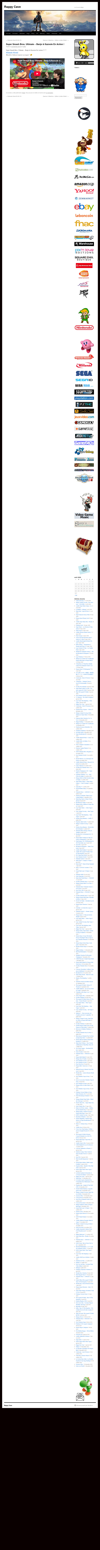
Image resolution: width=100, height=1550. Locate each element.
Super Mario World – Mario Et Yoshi (84, 974)
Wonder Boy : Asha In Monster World (85, 1073)
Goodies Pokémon (80, 997)
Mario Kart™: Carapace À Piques (84, 860)
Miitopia (78, 1267)
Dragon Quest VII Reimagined (83, 669)
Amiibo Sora (79, 1127)
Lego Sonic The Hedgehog (82, 1253)
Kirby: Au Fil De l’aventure (82, 867)
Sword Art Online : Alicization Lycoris (85, 901)
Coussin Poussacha (80, 1202)
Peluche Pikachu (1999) (81, 1301)
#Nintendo (9, 52)
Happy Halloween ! (80, 1234)
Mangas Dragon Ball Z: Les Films (84, 883)
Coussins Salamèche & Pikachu (83, 1148)
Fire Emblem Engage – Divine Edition (85, 1331)
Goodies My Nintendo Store (82, 767)
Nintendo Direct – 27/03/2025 (83, 892)
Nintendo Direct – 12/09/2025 (83, 792)
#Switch (15, 52)
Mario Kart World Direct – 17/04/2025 (85, 878)
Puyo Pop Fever (79, 1064)
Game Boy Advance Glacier (82, 1355)
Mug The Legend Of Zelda (82, 692)
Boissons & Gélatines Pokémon (83, 1029)
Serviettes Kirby (79, 732)
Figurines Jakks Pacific (81, 822)
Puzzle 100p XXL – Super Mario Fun (85, 1102)
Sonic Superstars (80, 876)
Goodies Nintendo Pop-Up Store (83, 1032)
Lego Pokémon (79, 657)
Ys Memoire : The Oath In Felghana (84, 697)
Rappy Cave (12, 6)
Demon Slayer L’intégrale (82, 1327)
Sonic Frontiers (79, 1052)
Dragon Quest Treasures (81, 904)
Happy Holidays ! (80, 721)
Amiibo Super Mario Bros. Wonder (84, 621)
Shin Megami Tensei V (81, 1274)
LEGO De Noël (79, 1227)
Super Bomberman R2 (81, 734)
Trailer (23, 93)
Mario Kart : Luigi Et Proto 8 (82, 611)
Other (48, 33)
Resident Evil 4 (79, 973)
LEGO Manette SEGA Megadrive (84, 751)
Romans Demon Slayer (81, 946)
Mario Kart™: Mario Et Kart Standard (85, 864)
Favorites (15, 33)
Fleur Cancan (79, 635)
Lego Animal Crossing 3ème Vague (84, 922)
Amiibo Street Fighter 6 (81, 850)
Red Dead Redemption (81, 951)
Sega (28, 33)
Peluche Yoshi (79, 1211)
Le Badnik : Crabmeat (81, 609)
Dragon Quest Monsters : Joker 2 (84, 1287)
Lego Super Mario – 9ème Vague (83, 1002)
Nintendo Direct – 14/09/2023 (83, 1239)
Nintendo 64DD (79, 874)
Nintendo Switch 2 (80, 858)
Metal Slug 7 (79, 1178)
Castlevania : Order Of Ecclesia (83, 706)
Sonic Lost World (80, 1366)
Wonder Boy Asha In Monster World (84, 1283)
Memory (42, 33)
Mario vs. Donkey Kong (81, 1123)
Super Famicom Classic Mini (82, 614)
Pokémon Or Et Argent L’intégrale (84, 1324)
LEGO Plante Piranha (81, 1217)
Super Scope (79, 630)
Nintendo (22, 33)
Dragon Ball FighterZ (81, 1057)
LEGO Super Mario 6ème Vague (83, 1341)
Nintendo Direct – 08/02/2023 (83, 1318)
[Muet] (89, 63)
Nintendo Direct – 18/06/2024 (83, 1053)
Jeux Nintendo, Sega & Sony (82, 1076)
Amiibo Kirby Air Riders (82, 741)
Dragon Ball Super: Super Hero (83, 1139)
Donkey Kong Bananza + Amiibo (84, 818)
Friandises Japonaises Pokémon (83, 1269)
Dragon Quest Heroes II (81, 1213)
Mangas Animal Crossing (82, 823)
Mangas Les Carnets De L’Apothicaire (85, 723)
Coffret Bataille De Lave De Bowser (84, 1145)
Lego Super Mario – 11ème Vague (84, 808)
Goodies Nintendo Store (81, 881)
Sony (32, 33)
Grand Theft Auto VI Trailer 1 (83, 1208)
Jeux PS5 (78, 844)
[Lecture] (77, 63)
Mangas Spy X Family (81, 1059)
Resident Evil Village (81, 802)
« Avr (75, 595)
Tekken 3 (78, 1346)
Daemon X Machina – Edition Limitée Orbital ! (56, 40)
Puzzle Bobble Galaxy (81, 788)
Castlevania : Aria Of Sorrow (83, 1352)
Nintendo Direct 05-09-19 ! (14, 40)
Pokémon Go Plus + (80, 1260)
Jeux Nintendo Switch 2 (81, 857)
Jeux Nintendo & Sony (81, 1060)
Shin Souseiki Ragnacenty (82, 1159)
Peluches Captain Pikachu (82, 748)
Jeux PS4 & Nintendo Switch (83, 1199)
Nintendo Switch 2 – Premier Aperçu (84, 911)
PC (37, 33)
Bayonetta (78, 1306)
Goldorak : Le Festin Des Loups (83, 908)
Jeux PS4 (78, 1157)
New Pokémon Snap (81, 1322)
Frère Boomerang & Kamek (82, 1095)
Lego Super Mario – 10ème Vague (84, 918)
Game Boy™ (79, 786)
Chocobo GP (79, 1334)
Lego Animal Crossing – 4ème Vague (84, 811)
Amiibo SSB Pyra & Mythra (82, 1257)
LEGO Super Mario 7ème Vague (83, 1250)
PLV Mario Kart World (81, 855)
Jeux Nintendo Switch (81, 695)
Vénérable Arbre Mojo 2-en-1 (83, 992)
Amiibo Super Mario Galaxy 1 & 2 (84, 606)
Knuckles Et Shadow (81, 1116)
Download (54, 33)
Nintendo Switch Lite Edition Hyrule (84, 981)
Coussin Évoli (79, 1197)
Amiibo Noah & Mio (81, 1143)
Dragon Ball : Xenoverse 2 (82, 1066)
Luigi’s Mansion (80, 765)
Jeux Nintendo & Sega (81, 1083)
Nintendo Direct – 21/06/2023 (83, 1276)
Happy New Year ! (80, 704)
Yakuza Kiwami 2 (80, 600)
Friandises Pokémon (80, 730)
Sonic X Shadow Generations (83, 744)
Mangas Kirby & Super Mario (83, 1085)
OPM (24, 46)
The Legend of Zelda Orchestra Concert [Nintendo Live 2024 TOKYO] (84, 1136)
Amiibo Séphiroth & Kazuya (82, 1336)
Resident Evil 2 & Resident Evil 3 (84, 834)
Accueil (8, 33)
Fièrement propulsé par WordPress (84, 1405)
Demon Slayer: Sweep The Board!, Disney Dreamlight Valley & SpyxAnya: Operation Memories (84, 937)
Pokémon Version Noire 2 (82, 1294)
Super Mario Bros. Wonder (82, 1236)
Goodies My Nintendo (81, 686)
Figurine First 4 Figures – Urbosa (84, 709)
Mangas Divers (79, 1317)
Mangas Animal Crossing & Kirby (84, 1224)
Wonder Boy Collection (81, 1273)
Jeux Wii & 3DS (80, 890)
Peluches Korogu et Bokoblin (83, 727)
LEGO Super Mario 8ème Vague (83, 1169)
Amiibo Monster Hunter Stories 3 (84, 632)
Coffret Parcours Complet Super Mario (85, 958)
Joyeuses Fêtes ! (80, 1195)
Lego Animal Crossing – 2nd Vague (84, 1009)
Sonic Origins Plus (80, 995)
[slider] (91, 62)
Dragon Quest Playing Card (82, 618)
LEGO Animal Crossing (81, 1115)
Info (60, 33)
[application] (84, 63)
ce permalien (49, 93)
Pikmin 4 (78, 1262)
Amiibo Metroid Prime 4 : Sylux (83, 737)
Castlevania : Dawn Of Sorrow (83, 678)
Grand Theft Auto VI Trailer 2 (83, 871)
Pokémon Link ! (79, 625)
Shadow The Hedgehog (81, 978)
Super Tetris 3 (79, 1339)
